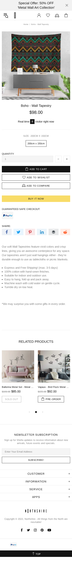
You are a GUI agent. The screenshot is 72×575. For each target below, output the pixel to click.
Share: (6, 226)
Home (25, 24)
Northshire (30, 519)
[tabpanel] (18, 380)
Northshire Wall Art (15, 15)
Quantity (8, 153)
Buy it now (36, 198)
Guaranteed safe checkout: (21, 209)
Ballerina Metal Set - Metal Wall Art (18, 387)
